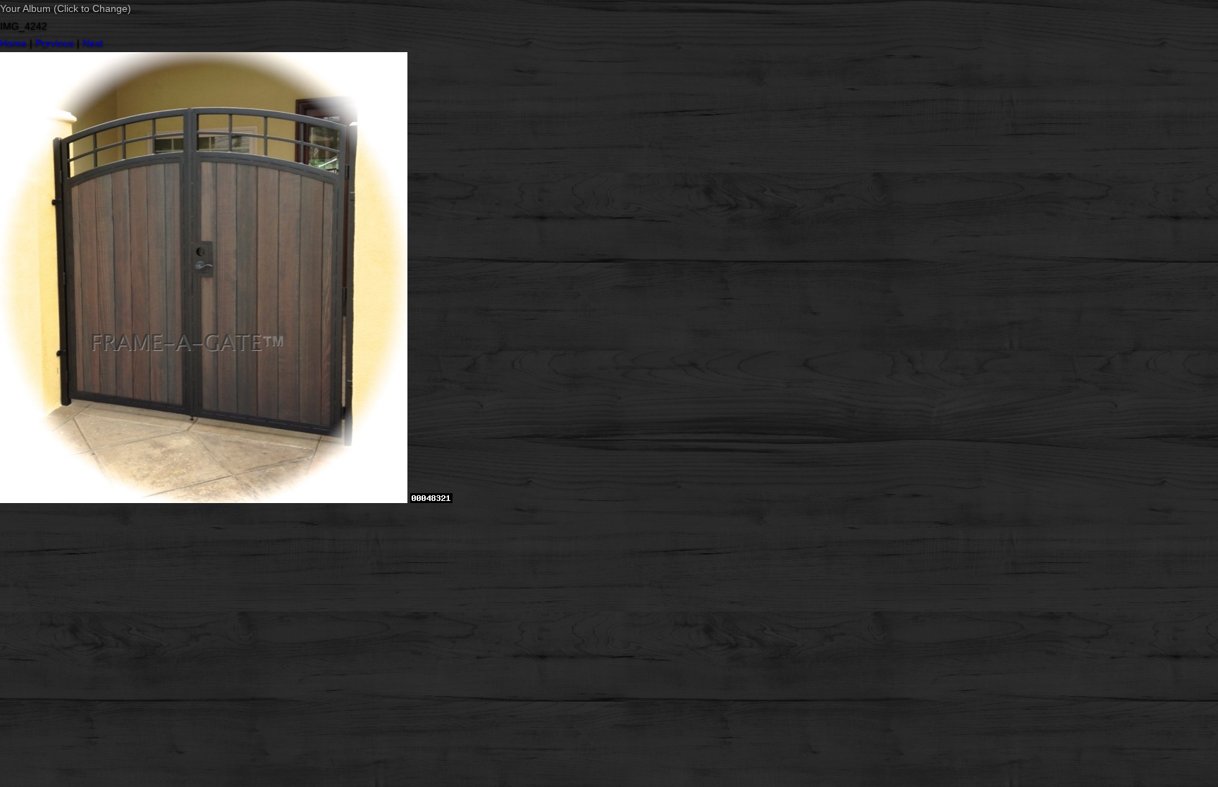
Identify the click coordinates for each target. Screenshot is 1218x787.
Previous (54, 43)
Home (13, 43)
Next (92, 43)
